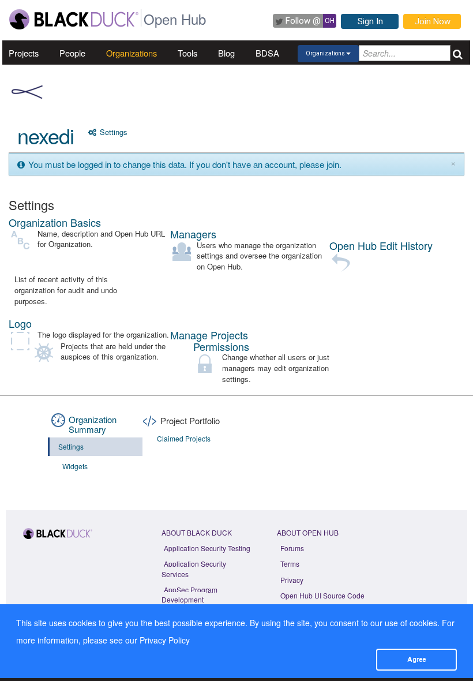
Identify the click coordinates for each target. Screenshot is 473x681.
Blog (226, 53)
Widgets (75, 466)
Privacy (291, 580)
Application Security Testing (207, 548)
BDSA (267, 53)
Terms (289, 563)
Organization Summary (93, 424)
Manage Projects (209, 334)
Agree (416, 659)
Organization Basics (55, 222)
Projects (24, 53)
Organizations (131, 53)
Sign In (370, 21)
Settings (112, 131)
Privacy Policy (165, 640)
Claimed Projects (184, 438)
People (72, 53)
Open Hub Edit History (381, 245)
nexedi (45, 135)
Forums (292, 548)
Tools (187, 53)
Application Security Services (194, 568)
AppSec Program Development (189, 594)
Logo (20, 323)
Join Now (433, 21)
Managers (193, 233)
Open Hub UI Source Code (322, 595)
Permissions (221, 346)
